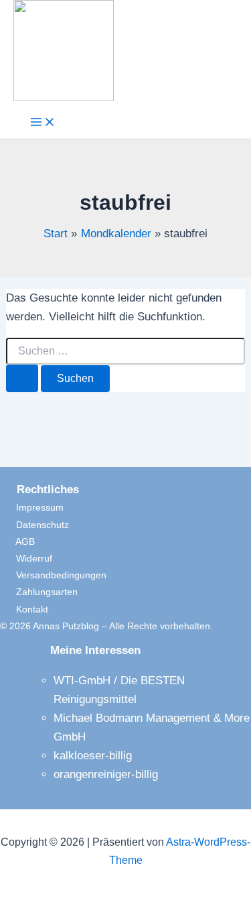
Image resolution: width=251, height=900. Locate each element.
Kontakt (24, 609)
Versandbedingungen (53, 575)
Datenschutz (34, 524)
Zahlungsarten (39, 591)
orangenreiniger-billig (106, 774)
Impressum (32, 507)
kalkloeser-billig (93, 755)
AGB (17, 541)
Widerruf (26, 558)
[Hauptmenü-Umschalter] (42, 123)
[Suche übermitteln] (22, 378)
